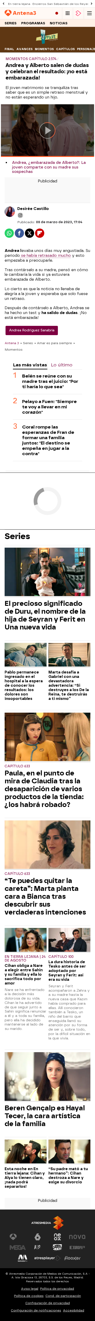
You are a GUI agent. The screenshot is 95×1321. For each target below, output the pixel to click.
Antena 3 (12, 343)
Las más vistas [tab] (30, 365)
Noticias (59, 23)
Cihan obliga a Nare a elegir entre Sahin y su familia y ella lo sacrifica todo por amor (24, 974)
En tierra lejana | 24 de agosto (25, 958)
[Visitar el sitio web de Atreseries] (38, 1247)
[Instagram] (20, 215)
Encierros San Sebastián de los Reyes (61, 4)
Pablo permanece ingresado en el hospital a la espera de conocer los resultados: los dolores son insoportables (24, 685)
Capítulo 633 (17, 766)
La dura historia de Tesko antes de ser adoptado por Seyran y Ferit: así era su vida (67, 971)
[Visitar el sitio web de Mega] (18, 1247)
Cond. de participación (63, 1296)
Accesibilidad (73, 1310)
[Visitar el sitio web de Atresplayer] (47, 1258)
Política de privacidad (57, 1288)
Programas (33, 23)
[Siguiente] (91, 4)
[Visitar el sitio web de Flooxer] (72, 1258)
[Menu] (89, 13)
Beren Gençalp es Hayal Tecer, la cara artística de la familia (45, 1116)
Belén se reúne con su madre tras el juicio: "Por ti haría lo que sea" (50, 381)
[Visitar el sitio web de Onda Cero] (57, 1247)
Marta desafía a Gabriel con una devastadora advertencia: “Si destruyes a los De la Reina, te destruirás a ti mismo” (68, 685)
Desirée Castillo (33, 208)
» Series (26, 343)
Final (9, 49)
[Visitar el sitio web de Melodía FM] (23, 1258)
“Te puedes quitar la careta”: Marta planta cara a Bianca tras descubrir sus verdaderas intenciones (45, 896)
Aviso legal (29, 1288)
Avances (24, 49)
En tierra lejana (19, 4)
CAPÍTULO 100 (61, 957)
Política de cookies (29, 1296)
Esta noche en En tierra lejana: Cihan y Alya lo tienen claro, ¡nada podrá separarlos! (25, 1178)
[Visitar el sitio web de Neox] (57, 1236)
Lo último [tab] (61, 365)
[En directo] (56, 13)
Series (11, 23)
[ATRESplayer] (78, 13)
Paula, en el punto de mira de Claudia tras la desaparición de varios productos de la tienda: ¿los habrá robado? (44, 789)
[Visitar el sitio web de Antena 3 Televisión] (18, 1236)
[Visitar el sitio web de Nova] (77, 1236)
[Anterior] (3, 4)
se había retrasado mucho (45, 255)
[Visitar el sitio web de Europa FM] (77, 1247)
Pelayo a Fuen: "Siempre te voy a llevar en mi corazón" (49, 407)
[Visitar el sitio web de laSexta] (38, 1236)
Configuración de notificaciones (36, 1310)
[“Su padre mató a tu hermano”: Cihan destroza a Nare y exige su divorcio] (69, 1152)
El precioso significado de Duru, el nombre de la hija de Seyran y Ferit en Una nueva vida (45, 615)
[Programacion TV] (67, 13)
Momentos (44, 49)
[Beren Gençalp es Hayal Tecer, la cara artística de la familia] (47, 1077)
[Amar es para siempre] (47, 43)
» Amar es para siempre (53, 343)
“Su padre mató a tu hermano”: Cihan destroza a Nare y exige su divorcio (68, 1175)
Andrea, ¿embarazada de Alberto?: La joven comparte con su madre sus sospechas (49, 167)
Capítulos (65, 49)
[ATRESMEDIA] (47, 1223)
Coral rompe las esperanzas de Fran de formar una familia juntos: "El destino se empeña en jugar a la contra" (48, 440)
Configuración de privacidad (47, 1303)
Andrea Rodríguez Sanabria (31, 330)
